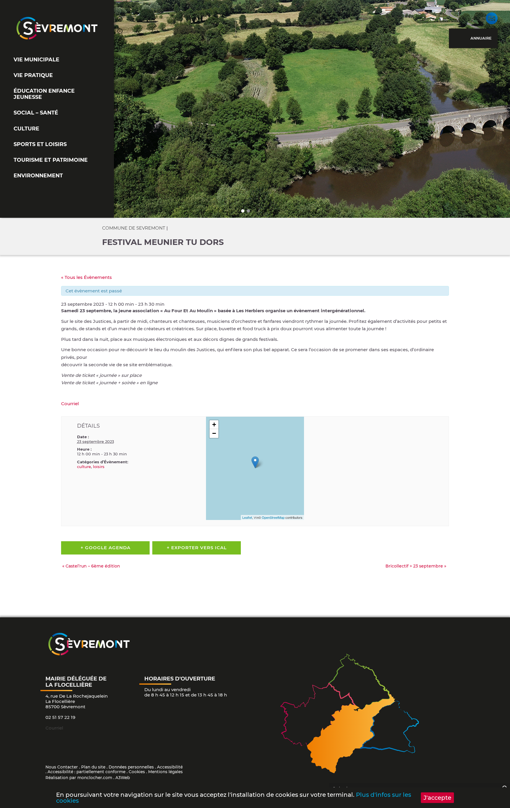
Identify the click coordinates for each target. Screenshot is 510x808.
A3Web (122, 777)
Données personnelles (131, 767)
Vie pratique (33, 75)
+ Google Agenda (105, 547)
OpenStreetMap (273, 517)
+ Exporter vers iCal (197, 547)
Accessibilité (170, 767)
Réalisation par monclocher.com (78, 777)
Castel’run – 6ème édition (91, 566)
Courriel (70, 403)
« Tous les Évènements (86, 277)
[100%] (119, 44)
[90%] (119, 32)
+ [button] (214, 424)
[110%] (119, 20)
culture (84, 466)
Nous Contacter (61, 767)
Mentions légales (165, 771)
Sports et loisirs (40, 144)
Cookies (137, 771)
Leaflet (247, 517)
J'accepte (437, 797)
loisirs (98, 466)
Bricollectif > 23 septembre (415, 566)
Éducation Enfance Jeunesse (44, 94)
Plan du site (93, 767)
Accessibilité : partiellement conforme (86, 771)
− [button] (214, 433)
